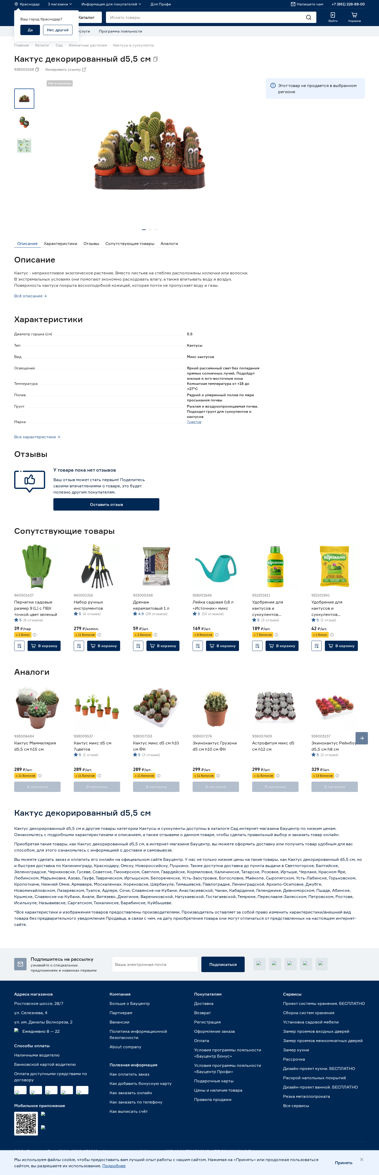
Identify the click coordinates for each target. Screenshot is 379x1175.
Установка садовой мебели (311, 1022)
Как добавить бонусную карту (141, 1083)
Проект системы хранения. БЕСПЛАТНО (324, 1003)
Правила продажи (213, 1099)
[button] (44, 646)
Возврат (202, 1012)
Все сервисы (296, 1105)
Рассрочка (294, 1059)
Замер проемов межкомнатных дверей (323, 1040)
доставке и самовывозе (147, 850)
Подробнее (114, 1165)
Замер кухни (296, 1049)
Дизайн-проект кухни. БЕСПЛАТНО (319, 1068)
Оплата (201, 1040)
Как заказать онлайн (131, 1092)
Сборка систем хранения (308, 1012)
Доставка (203, 1003)
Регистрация (207, 1022)
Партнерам (121, 1012)
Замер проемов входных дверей (316, 1031)
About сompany (125, 1046)
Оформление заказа (214, 1031)
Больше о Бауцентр (130, 1003)
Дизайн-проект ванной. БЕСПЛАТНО (320, 1087)
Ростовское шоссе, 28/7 (38, 1003)
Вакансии (119, 1022)
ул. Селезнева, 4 (30, 1012)
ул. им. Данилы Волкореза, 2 (43, 1022)
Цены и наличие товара (218, 1090)
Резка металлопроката (306, 1096)
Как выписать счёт (129, 1111)
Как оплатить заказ (129, 1074)
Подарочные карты (214, 1080)
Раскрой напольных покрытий (314, 1077)
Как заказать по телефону (136, 1102)
